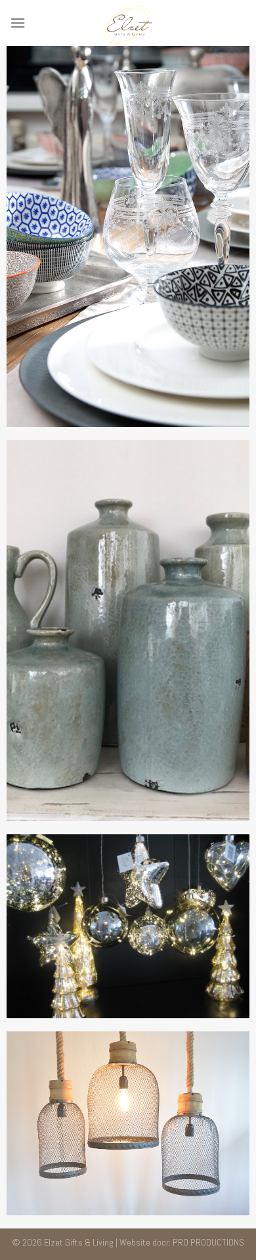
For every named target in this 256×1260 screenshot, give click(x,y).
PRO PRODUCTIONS (208, 1242)
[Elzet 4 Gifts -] (128, 23)
